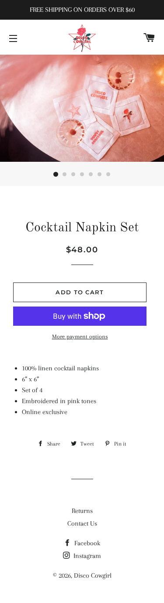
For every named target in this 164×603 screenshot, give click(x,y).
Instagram (86, 556)
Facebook (86, 543)
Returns (82, 511)
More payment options (80, 336)
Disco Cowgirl (93, 575)
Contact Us (82, 523)
